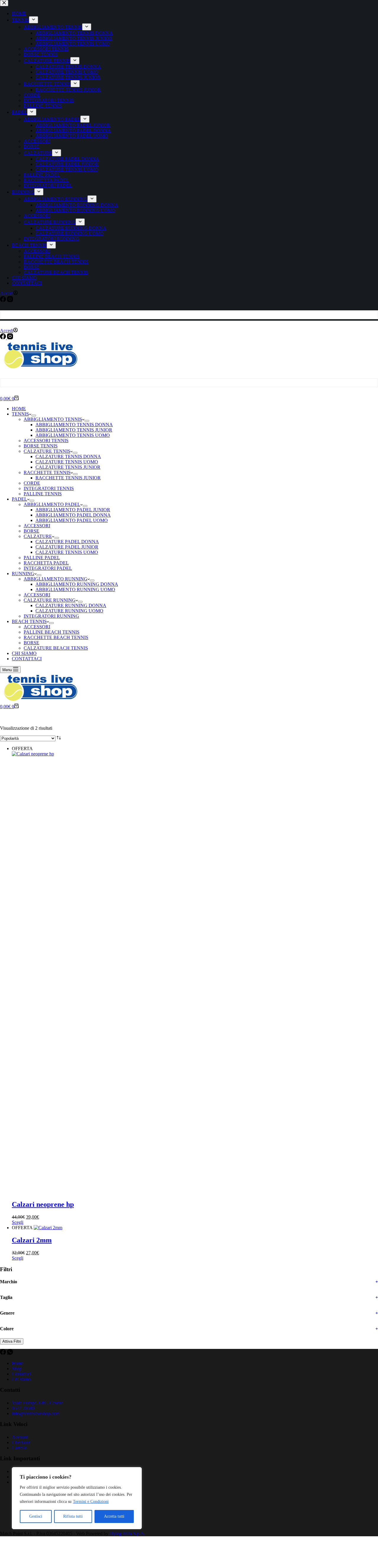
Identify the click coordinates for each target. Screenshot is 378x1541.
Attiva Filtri (11, 1341)
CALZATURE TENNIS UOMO (66, 461)
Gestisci (35, 1516)
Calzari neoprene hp (43, 1204)
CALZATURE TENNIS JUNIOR (67, 467)
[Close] (135, 1472)
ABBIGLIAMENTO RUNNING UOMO (75, 589)
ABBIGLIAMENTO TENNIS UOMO (72, 435)
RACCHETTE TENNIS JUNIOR (68, 477)
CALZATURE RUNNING (50, 600)
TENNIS (20, 413)
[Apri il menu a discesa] (33, 415)
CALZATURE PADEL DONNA (67, 541)
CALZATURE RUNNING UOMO (69, 610)
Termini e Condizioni (91, 1501)
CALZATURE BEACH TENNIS (56, 648)
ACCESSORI (37, 525)
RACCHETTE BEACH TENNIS (56, 637)
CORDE (32, 483)
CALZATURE (38, 536)
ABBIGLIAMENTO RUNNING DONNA (76, 584)
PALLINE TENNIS (43, 493)
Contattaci (21, 1373)
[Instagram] (10, 337)
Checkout (21, 1442)
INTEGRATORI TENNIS (49, 488)
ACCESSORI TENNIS (46, 440)
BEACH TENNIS (29, 621)
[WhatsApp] (10, 1353)
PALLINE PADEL (42, 557)
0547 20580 (23, 1408)
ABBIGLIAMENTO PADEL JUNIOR (72, 509)
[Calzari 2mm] (48, 1227)
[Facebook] (3, 337)
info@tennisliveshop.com (35, 1413)
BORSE (31, 530)
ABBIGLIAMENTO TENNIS (53, 419)
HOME (19, 408)
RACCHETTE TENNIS (47, 472)
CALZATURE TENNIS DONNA (68, 456)
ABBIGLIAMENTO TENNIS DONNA (74, 424)
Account (20, 1437)
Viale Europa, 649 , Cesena (37, 1402)
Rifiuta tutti (73, 1516)
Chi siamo (21, 1379)
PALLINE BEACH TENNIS (51, 632)
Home (17, 1363)
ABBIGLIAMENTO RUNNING (55, 578)
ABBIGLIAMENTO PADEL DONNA (73, 515)
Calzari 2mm (32, 1240)
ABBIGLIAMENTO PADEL (52, 504)
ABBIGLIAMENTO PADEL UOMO (71, 520)
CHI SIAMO (24, 653)
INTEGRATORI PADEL (48, 568)
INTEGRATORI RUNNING (51, 616)
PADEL (19, 499)
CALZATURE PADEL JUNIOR (66, 546)
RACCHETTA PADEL (46, 562)
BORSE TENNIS (41, 445)
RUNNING (23, 573)
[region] (77, 1498)
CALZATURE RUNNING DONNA (70, 605)
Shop (17, 1368)
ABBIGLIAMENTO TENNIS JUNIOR (73, 429)
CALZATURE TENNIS (47, 451)
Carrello (19, 1447)
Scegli (17, 1222)
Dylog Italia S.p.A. (127, 1533)
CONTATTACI (27, 658)
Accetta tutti (114, 1516)
